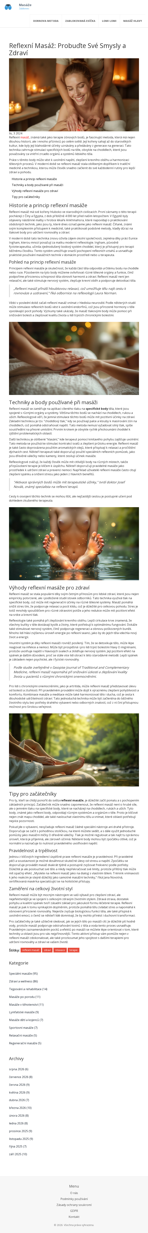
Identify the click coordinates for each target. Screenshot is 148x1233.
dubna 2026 (19, 1100)
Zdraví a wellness (23, 981)
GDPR (74, 1211)
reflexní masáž (30, 950)
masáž (24, 137)
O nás (74, 1193)
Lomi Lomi (109, 21)
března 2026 (20, 1108)
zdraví (47, 950)
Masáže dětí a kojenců (26, 1020)
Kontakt (74, 1217)
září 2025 (18, 1154)
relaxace (60, 950)
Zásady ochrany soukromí (74, 1205)
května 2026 (19, 1092)
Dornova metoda (45, 21)
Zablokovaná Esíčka (80, 21)
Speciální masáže (23, 974)
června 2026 (19, 1085)
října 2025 (18, 1146)
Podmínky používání (74, 1199)
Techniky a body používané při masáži (37, 185)
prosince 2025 (20, 1131)
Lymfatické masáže (24, 1012)
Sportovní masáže (23, 1028)
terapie (73, 950)
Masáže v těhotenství (26, 1005)
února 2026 (19, 1116)
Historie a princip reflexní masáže (34, 179)
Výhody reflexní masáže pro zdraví (35, 191)
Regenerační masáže (25, 1043)
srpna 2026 (18, 1069)
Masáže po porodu (24, 997)
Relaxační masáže (23, 1035)
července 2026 (20, 1077)
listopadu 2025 (21, 1139)
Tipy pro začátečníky (26, 197)
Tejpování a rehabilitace (28, 989)
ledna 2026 (18, 1123)
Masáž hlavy (132, 21)
